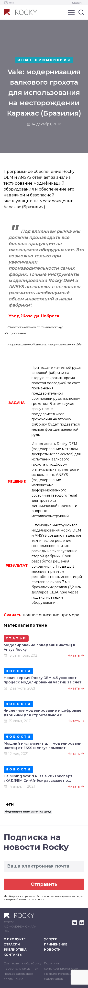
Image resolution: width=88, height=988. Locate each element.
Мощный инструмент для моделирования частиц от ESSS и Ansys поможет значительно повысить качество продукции (44, 745)
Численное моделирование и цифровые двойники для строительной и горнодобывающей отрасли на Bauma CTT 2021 (42, 712)
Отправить (44, 884)
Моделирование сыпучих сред (28, 811)
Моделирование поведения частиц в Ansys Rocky (39, 647)
